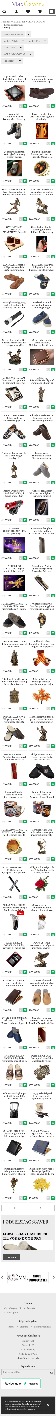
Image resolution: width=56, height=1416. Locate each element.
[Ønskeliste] (28, 11)
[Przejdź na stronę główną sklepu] (28, 3)
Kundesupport (11, 1312)
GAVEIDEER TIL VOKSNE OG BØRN (27, 21)
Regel (11, 1326)
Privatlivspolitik (42, 1326)
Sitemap (24, 1326)
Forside (5, 21)
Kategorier (52, 11)
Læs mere (31, 1409)
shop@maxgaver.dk (28, 1358)
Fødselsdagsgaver (13, 24)
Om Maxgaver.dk (12, 1308)
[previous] (4, 1277)
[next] (52, 1277)
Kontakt (31, 1308)
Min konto (16, 11)
